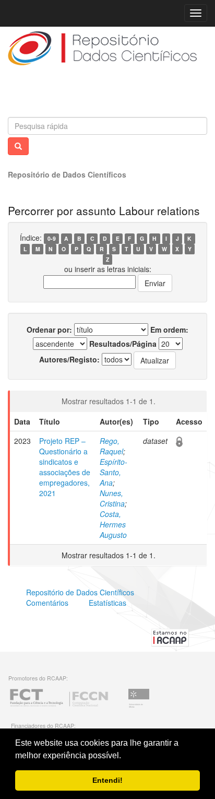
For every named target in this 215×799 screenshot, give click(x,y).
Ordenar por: (49, 329)
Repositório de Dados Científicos (67, 174)
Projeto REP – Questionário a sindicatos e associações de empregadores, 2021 (64, 467)
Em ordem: (169, 329)
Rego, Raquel (111, 446)
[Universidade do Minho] (138, 706)
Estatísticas (107, 602)
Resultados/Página (123, 343)
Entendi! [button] (107, 780)
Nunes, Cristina (112, 498)
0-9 (51, 238)
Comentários (47, 602)
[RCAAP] (170, 636)
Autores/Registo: (69, 359)
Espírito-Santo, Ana (113, 472)
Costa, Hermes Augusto (113, 524)
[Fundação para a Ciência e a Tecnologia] (59, 706)
